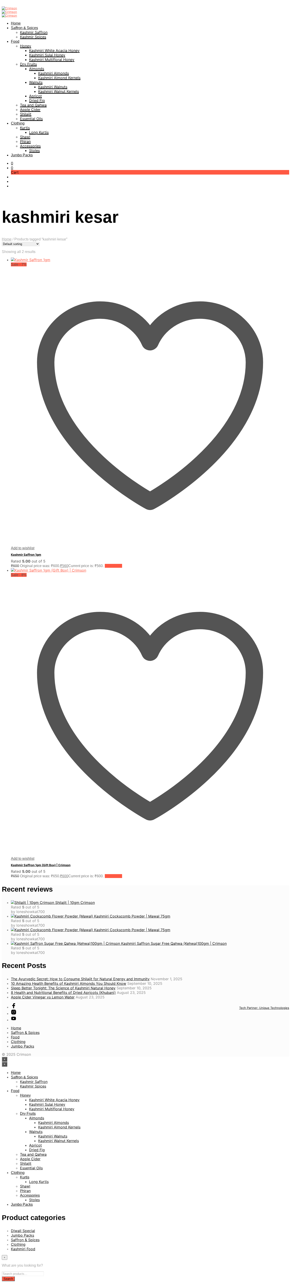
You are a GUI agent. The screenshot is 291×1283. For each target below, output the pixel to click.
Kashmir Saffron (34, 32)
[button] (12, 163)
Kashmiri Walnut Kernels (58, 91)
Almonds (36, 68)
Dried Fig (37, 100)
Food (15, 41)
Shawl (25, 137)
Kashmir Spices (33, 37)
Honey (25, 46)
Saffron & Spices (24, 28)
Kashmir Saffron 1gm (26, 554)
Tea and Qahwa (33, 105)
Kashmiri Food (23, 1249)
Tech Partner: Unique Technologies (264, 1008)
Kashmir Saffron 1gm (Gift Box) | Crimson (40, 865)
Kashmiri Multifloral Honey (51, 59)
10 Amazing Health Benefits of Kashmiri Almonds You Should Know (68, 983)
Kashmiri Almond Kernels (59, 77)
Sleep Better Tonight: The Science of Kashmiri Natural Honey (63, 988)
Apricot (35, 96)
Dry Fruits (28, 64)
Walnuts (36, 82)
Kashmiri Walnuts (52, 87)
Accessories (30, 146)
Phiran (25, 141)
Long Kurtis (39, 132)
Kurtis (25, 127)
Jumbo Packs (22, 155)
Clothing (18, 123)
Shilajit (25, 114)
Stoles (34, 150)
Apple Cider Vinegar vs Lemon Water (43, 997)
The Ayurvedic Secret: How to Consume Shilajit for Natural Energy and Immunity (80, 979)
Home (16, 23)
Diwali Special (23, 1230)
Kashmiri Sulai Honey (47, 55)
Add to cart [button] (113, 566)
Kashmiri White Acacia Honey (54, 50)
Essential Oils (31, 118)
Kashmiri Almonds (53, 73)
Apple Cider (30, 109)
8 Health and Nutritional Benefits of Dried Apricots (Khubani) (63, 992)
